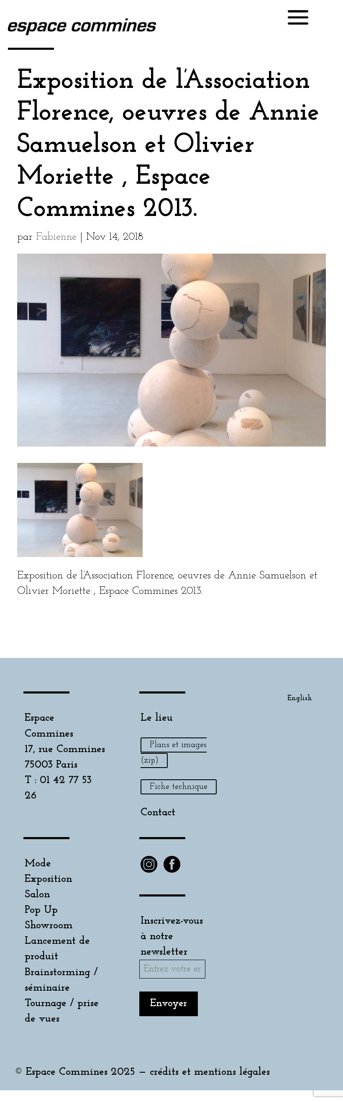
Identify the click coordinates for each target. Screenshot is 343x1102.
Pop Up (41, 910)
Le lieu (157, 718)
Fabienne (56, 237)
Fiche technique (178, 787)
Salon (37, 894)
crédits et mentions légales (210, 1072)
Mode (38, 863)
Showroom (49, 925)
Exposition (48, 879)
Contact (158, 812)
